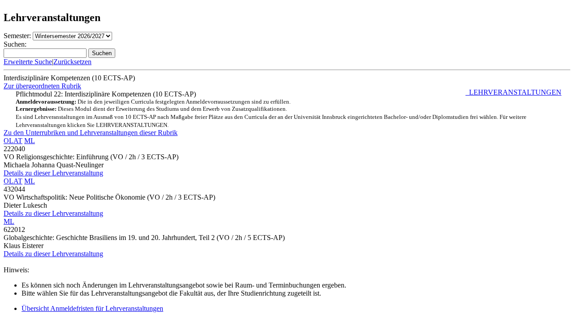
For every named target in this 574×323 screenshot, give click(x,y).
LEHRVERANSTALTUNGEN (513, 92)
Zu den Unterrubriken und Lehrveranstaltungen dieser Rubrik (91, 132)
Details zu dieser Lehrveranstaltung (53, 173)
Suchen (102, 53)
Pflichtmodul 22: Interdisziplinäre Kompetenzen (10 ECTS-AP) (288, 109)
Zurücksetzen (72, 61)
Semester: (17, 35)
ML (29, 140)
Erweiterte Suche (28, 61)
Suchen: (15, 44)
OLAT (13, 140)
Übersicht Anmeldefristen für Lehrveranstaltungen (92, 308)
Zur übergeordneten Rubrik (42, 86)
